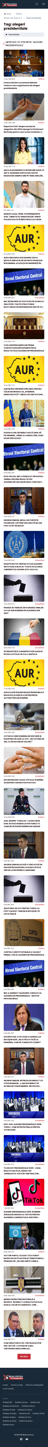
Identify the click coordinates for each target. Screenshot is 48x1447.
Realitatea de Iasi (8, 1425)
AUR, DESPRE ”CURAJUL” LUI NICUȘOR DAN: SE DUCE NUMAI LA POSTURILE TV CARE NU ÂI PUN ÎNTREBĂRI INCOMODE (22, 823)
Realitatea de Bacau (28, 1406)
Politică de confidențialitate (34, 1385)
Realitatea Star (35, 1402)
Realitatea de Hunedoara (11, 1406)
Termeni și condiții (17, 1385)
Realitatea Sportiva (21, 1402)
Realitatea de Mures (9, 1417)
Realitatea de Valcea (9, 1421)
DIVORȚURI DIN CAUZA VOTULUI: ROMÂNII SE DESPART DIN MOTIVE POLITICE (23, 781)
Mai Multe (24, 1356)
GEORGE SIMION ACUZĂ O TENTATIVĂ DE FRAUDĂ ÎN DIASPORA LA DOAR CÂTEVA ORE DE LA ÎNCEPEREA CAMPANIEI (23, 867)
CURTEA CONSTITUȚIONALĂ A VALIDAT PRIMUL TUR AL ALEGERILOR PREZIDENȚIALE (24, 953)
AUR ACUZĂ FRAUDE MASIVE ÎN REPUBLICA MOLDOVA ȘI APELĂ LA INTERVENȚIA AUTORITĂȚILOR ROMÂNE (24, 695)
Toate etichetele (13, 34)
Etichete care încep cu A (13, 18)
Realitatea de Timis (25, 1417)
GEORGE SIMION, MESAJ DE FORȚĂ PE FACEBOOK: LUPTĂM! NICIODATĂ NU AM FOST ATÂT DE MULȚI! (23, 523)
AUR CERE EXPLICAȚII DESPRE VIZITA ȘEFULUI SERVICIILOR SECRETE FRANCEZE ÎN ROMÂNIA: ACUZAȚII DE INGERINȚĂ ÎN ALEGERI (23, 261)
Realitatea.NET (7, 1402)
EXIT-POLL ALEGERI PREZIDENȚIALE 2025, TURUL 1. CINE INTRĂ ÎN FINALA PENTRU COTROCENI (23, 1127)
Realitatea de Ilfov (39, 1413)
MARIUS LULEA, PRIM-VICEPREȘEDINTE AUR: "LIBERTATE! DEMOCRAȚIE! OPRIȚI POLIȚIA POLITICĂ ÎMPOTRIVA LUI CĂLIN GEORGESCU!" (22, 218)
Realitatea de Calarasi (25, 1410)
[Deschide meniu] (43, 4)
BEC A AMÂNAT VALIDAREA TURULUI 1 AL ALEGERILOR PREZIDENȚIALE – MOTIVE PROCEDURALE (23, 996)
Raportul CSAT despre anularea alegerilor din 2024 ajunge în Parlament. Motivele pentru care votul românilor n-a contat (24, 130)
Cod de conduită (8, 1389)
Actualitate (39, 298)
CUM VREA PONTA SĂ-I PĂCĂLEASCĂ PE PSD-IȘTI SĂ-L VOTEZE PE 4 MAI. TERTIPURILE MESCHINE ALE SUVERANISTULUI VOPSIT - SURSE (22, 1347)
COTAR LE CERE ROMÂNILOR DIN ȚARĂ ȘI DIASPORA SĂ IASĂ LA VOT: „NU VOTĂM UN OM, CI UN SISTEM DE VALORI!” (24, 739)
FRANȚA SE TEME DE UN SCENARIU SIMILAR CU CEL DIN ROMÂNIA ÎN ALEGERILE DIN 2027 (23, 610)
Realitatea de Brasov (26, 1421)
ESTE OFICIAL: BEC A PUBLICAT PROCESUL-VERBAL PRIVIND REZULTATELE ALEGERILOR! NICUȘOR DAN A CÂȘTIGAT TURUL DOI (24, 480)
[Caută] (36, 4)
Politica (41, 79)
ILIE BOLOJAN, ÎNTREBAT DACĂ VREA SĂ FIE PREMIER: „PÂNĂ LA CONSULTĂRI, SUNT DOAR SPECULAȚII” (24, 435)
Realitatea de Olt (24, 1413)
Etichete (19, 14)
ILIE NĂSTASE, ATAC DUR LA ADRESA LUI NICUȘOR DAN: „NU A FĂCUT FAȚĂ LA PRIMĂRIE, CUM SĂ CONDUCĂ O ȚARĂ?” (22, 1039)
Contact (5, 1385)
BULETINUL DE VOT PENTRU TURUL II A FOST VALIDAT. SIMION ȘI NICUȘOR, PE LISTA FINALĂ (22, 911)
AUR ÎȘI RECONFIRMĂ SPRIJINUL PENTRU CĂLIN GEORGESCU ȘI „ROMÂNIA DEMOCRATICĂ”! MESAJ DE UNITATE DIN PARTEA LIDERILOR (23, 393)
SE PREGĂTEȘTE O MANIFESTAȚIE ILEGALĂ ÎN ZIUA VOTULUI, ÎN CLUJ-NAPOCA (23, 653)
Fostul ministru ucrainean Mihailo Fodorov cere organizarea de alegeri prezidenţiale (22, 85)
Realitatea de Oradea (9, 1413)
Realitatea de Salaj (9, 1410)
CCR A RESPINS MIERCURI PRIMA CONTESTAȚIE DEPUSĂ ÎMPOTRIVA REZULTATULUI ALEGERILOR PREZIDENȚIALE (24, 348)
